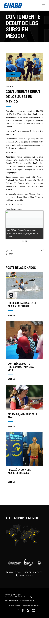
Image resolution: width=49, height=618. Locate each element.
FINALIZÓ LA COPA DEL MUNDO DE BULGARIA (19, 471)
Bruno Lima (22, 197)
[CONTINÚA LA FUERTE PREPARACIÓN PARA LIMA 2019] (24, 340)
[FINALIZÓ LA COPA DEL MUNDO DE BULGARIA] (24, 449)
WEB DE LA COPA (14, 204)
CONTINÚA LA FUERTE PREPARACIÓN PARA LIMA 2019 (21, 367)
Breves (11, 254)
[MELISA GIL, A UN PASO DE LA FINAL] (24, 397)
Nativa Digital (17, 595)
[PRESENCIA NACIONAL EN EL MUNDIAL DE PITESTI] (24, 285)
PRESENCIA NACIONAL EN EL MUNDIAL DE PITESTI (22, 305)
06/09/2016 (9, 87)
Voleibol (13, 74)
